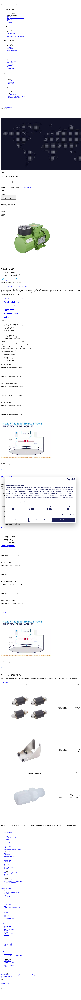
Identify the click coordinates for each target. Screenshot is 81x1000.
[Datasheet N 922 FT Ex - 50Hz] (3, 372)
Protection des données (9, 962)
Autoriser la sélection (40, 519)
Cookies (6, 966)
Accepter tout (63, 519)
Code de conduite (8, 963)
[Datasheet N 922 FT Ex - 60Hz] (3, 382)
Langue (2, 190)
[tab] (42, 302)
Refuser (17, 519)
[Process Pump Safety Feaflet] (3, 420)
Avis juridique (7, 961)
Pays (2, 177)
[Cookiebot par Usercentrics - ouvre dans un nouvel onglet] (68, 479)
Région (2, 172)
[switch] (31, 509)
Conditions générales (9, 965)
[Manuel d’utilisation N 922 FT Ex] (3, 391)
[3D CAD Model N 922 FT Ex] (3, 401)
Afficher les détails (66, 515)
